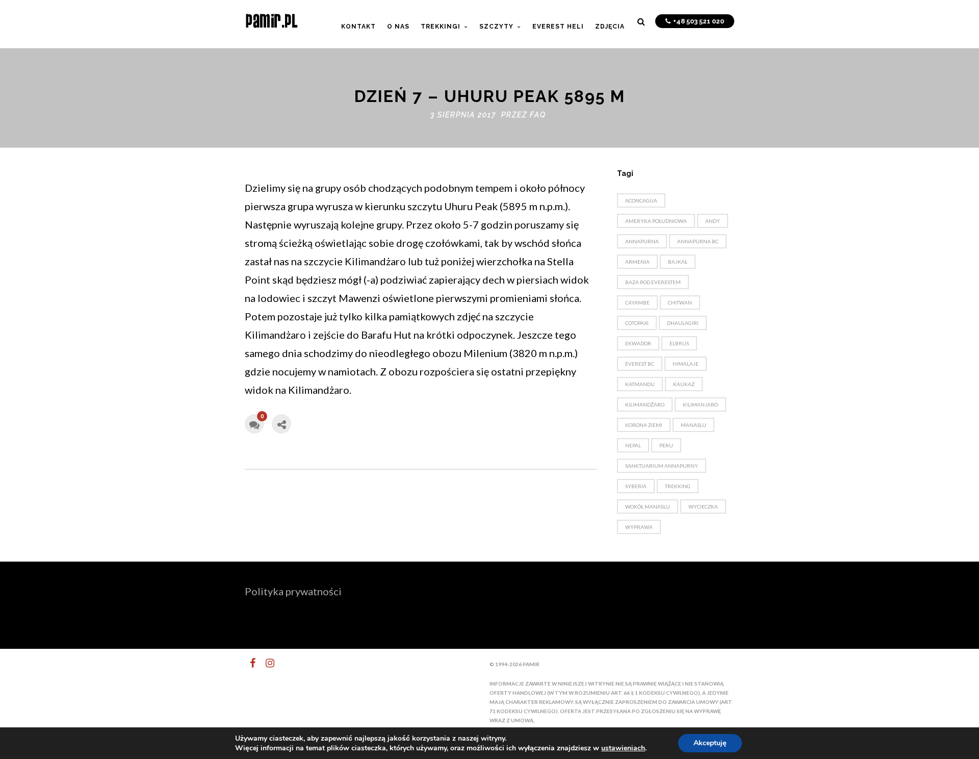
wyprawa (639, 527)
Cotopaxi (637, 323)
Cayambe (637, 302)
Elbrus (679, 343)
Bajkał (677, 262)
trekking (677, 486)
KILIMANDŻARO (644, 404)
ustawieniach (623, 748)
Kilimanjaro (700, 404)
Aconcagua (641, 200)
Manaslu (693, 425)
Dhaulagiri (683, 323)
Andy (712, 221)
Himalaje (686, 364)
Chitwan (680, 302)
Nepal (633, 445)
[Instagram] (266, 663)
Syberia (636, 486)
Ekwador (638, 343)
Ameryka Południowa (656, 221)
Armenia (637, 262)
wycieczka (703, 506)
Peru (666, 445)
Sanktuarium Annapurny (661, 466)
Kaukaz (683, 384)
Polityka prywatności (293, 591)
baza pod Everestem (653, 282)
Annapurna (642, 241)
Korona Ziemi (643, 425)
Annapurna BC (697, 241)
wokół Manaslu (647, 506)
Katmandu (640, 384)
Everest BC (639, 364)
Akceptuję (710, 743)
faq (538, 115)
